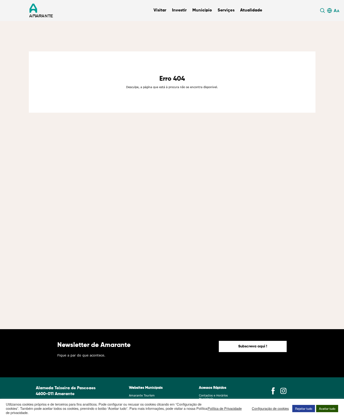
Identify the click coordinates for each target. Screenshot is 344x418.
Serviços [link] (226, 10)
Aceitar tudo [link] (327, 408)
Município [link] (202, 10)
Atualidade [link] (251, 10)
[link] (323, 10)
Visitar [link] (160, 10)
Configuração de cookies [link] (270, 408)
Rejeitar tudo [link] (303, 408)
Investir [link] (179, 10)
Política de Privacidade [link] (225, 408)
